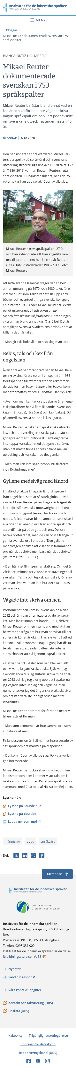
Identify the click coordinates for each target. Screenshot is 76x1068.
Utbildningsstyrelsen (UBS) (22, 956)
